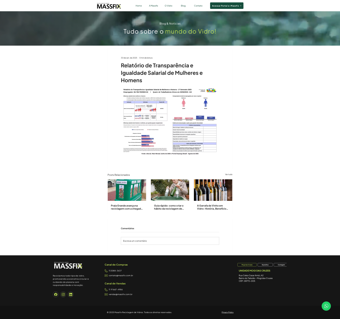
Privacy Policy (228, 312)
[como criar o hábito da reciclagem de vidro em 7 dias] (170, 190)
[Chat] (56, 294)
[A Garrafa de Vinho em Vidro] (213, 190)
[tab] (247, 264)
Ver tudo (228, 174)
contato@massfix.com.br (121, 275)
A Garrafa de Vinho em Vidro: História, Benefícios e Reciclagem (212, 207)
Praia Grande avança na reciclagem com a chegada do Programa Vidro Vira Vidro (126, 207)
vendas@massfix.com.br (121, 294)
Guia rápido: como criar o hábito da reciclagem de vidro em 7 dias (169, 207)
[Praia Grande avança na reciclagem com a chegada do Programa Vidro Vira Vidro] (127, 190)
